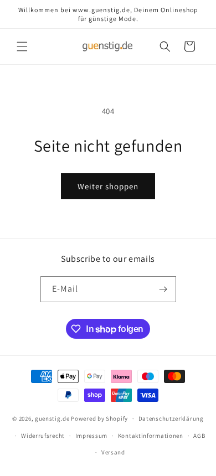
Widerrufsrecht (43, 435)
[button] (22, 46)
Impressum (91, 435)
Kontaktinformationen (150, 435)
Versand (113, 452)
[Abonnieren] (163, 289)
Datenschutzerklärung (171, 418)
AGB (199, 435)
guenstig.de (52, 418)
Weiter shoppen (108, 186)
